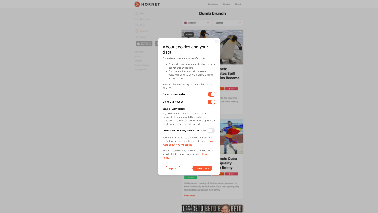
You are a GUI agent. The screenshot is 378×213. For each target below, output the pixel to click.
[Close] (217, 41)
